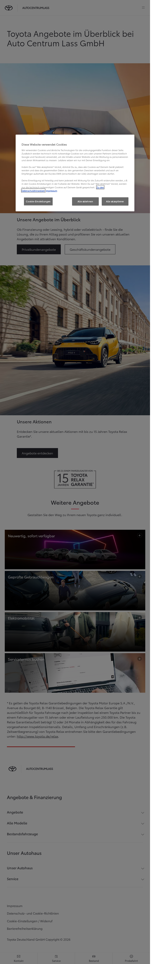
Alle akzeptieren (115, 201)
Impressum (51, 190)
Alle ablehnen (85, 201)
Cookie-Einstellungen (38, 201)
